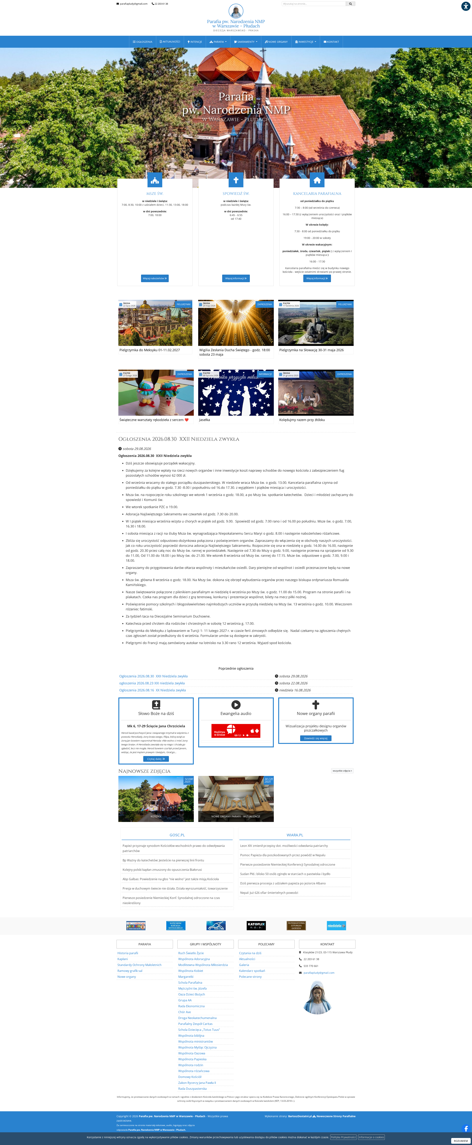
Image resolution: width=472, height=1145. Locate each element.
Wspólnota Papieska (192, 1059)
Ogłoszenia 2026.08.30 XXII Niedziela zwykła (178, 439)
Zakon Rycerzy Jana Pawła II (197, 1083)
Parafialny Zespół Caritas (195, 1024)
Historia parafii (127, 953)
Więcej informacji (234, 278)
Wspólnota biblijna (191, 1036)
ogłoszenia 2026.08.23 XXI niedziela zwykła (152, 683)
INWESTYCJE (306, 41)
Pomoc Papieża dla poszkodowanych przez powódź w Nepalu (282, 855)
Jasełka (204, 420)
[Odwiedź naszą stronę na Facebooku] (466, 1128)
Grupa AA (185, 1000)
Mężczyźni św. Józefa (192, 988)
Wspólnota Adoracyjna (194, 959)
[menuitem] (142, 42)
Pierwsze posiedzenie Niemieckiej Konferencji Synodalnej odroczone (287, 864)
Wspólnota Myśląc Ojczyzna (197, 1047)
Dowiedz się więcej (315, 738)
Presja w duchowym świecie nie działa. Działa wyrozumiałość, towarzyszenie (175, 888)
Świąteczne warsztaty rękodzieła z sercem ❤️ (154, 420)
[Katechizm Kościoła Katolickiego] (136, 925)
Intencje (196, 41)
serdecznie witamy (236, 133)
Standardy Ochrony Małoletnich (139, 965)
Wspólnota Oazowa (191, 1053)
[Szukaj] (350, 3)
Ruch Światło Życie (191, 953)
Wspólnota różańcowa (193, 1071)
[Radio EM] (336, 925)
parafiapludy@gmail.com (133, 3)
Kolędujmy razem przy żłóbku (302, 420)
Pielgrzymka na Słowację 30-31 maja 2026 (311, 350)
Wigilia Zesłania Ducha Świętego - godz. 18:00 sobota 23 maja (234, 352)
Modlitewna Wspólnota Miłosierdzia (203, 965)
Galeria (244, 965)
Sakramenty (246, 41)
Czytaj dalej (154, 759)
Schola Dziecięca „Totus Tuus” (199, 1030)
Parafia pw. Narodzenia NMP (236, 25)
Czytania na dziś (250, 953)
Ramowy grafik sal (129, 971)
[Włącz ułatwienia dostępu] (465, 6)
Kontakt (332, 41)
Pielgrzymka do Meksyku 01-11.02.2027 (149, 350)
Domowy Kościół (189, 1077)
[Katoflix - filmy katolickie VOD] (216, 925)
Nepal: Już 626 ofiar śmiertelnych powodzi (269, 893)
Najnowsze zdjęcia (144, 771)
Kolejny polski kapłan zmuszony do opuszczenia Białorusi (162, 870)
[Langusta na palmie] (176, 925)
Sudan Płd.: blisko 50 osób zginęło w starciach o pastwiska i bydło (285, 874)
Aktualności (171, 41)
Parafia (219, 41)
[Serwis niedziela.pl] (296, 925)
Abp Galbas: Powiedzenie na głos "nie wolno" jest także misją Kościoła (171, 879)
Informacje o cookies (371, 1137)
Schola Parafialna (190, 983)
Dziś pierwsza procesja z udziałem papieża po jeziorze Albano (283, 883)
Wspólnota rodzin (190, 1065)
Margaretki (185, 977)
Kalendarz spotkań (252, 971)
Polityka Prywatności (343, 1137)
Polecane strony (250, 977)
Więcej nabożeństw (153, 278)
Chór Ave (184, 1012)
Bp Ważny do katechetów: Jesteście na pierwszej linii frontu (163, 860)
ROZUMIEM (461, 1141)
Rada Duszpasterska (192, 1089)
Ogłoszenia (144, 41)
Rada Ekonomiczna (191, 1006)
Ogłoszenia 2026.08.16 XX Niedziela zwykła (152, 690)
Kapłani (122, 959)
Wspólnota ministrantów (195, 1041)
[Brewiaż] (256, 925)
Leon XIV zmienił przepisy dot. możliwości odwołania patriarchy (284, 846)
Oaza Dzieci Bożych (191, 994)
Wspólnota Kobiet (190, 971)
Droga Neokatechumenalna (197, 1018)
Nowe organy (278, 41)
